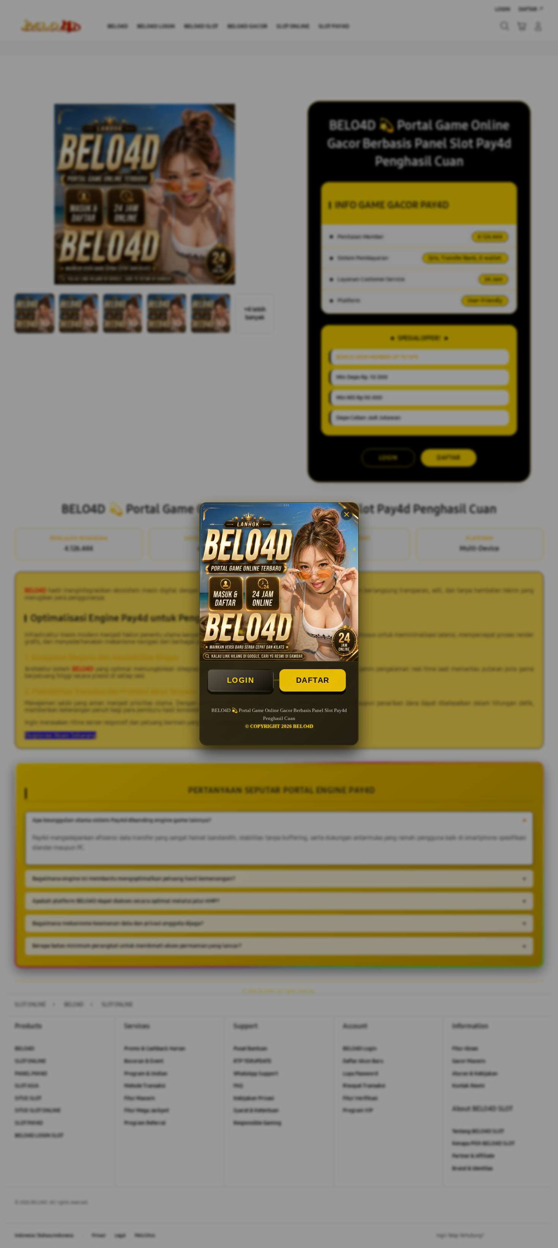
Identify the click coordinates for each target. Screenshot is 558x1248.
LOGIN (240, 680)
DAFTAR (312, 680)
